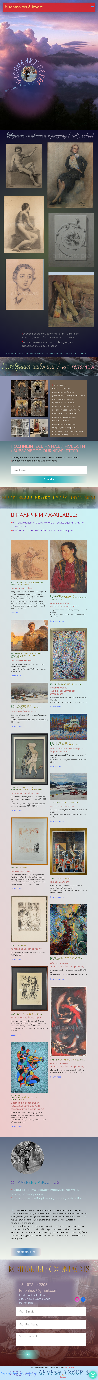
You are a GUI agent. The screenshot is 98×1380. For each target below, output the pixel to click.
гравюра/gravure (21, 871)
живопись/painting (62, 806)
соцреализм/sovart (22, 660)
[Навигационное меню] (92, 7)
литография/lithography (26, 793)
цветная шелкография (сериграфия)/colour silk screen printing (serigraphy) (27, 1106)
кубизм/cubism (59, 882)
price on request (64, 530)
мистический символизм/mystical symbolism (62, 690)
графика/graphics (22, 588)
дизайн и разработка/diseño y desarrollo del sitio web (52, 1368)
